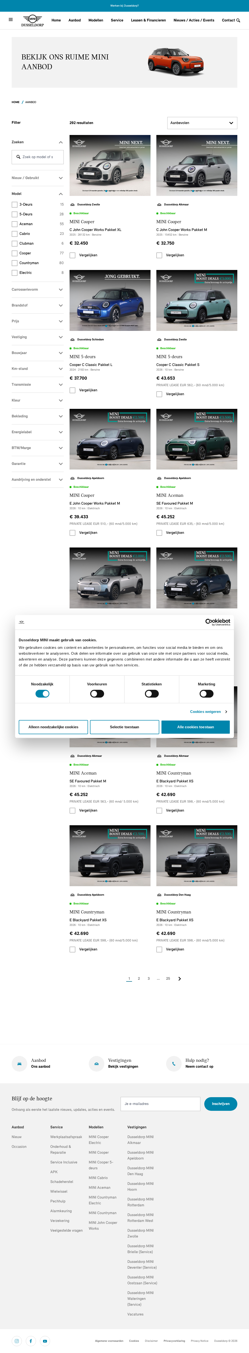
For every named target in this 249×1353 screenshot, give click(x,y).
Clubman (41, 244)
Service (117, 20)
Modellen (96, 20)
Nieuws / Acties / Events (194, 20)
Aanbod (75, 20)
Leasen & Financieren (148, 20)
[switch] (97, 694)
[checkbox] (72, 255)
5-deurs (41, 214)
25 (168, 979)
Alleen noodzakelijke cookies (53, 727)
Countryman (41, 263)
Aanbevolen (179, 123)
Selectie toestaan (124, 727)
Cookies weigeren (205, 712)
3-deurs (41, 205)
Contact (228, 20)
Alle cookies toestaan (195, 727)
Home (56, 20)
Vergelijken (88, 255)
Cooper (41, 253)
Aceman (41, 224)
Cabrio (41, 234)
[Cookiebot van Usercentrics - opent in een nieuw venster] (209, 622)
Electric (41, 273)
